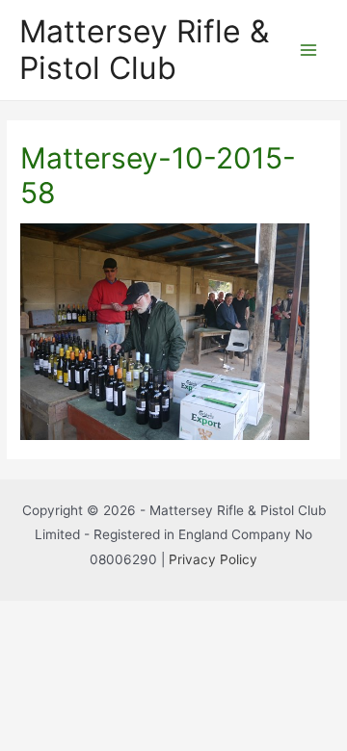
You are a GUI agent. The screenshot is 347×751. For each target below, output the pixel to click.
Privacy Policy (213, 559)
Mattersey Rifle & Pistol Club (144, 50)
